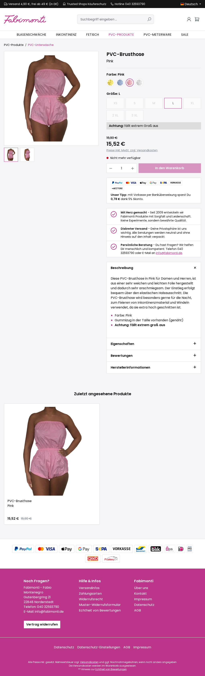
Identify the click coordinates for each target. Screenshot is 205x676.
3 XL (137, 116)
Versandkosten (89, 662)
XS (119, 104)
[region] (51, 106)
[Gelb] (111, 83)
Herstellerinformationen (130, 367)
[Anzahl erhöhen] (133, 168)
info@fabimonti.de (169, 253)
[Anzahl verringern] (111, 168)
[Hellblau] (120, 83)
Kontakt (140, 593)
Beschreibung (122, 268)
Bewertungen (122, 355)
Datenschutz (144, 604)
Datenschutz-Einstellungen (98, 647)
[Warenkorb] (197, 19)
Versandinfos (89, 588)
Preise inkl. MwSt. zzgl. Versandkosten (132, 150)
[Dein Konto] (189, 19)
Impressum (143, 599)
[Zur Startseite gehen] (25, 19)
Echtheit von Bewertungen (100, 610)
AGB (137, 610)
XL (196, 104)
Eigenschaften (122, 344)
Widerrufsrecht (91, 599)
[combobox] (111, 19)
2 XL (118, 116)
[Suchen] (149, 19)
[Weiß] (139, 83)
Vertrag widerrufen (42, 624)
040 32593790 (48, 606)
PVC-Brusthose (19, 503)
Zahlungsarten (90, 593)
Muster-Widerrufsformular (100, 604)
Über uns (141, 588)
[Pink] (130, 83)
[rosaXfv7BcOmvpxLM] (51, 98)
